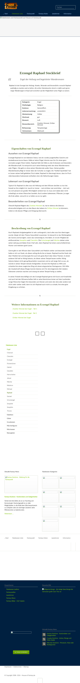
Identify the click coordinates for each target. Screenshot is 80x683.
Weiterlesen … (9, 514)
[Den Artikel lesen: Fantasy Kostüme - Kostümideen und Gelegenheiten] (21, 484)
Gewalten (10, 371)
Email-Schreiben (21, 652)
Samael (9, 396)
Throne (9, 411)
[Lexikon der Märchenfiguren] (67, 482)
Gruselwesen (11, 422)
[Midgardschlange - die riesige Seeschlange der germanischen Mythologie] (59, 605)
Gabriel (9, 367)
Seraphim (23, 240)
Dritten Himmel (52, 208)
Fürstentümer (11, 363)
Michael (9, 389)
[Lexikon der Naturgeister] (50, 510)
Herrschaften (11, 374)
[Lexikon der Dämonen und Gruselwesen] (50, 482)
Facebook (37, 333)
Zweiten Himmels (35, 205)
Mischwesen (11, 429)
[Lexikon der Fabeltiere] (50, 496)
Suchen (73, 7)
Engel (8, 349)
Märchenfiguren (12, 426)
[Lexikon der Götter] (50, 525)
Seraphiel (10, 404)
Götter (9, 418)
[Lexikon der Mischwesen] (67, 510)
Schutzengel (45, 240)
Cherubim (34, 240)
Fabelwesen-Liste (11, 345)
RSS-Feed (43, 333)
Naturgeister (11, 433)
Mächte (56, 240)
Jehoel (9, 378)
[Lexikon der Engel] (67, 496)
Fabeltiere (10, 415)
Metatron (10, 385)
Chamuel (10, 353)
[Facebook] (73, 547)
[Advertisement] (40, 53)
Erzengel (9, 360)
